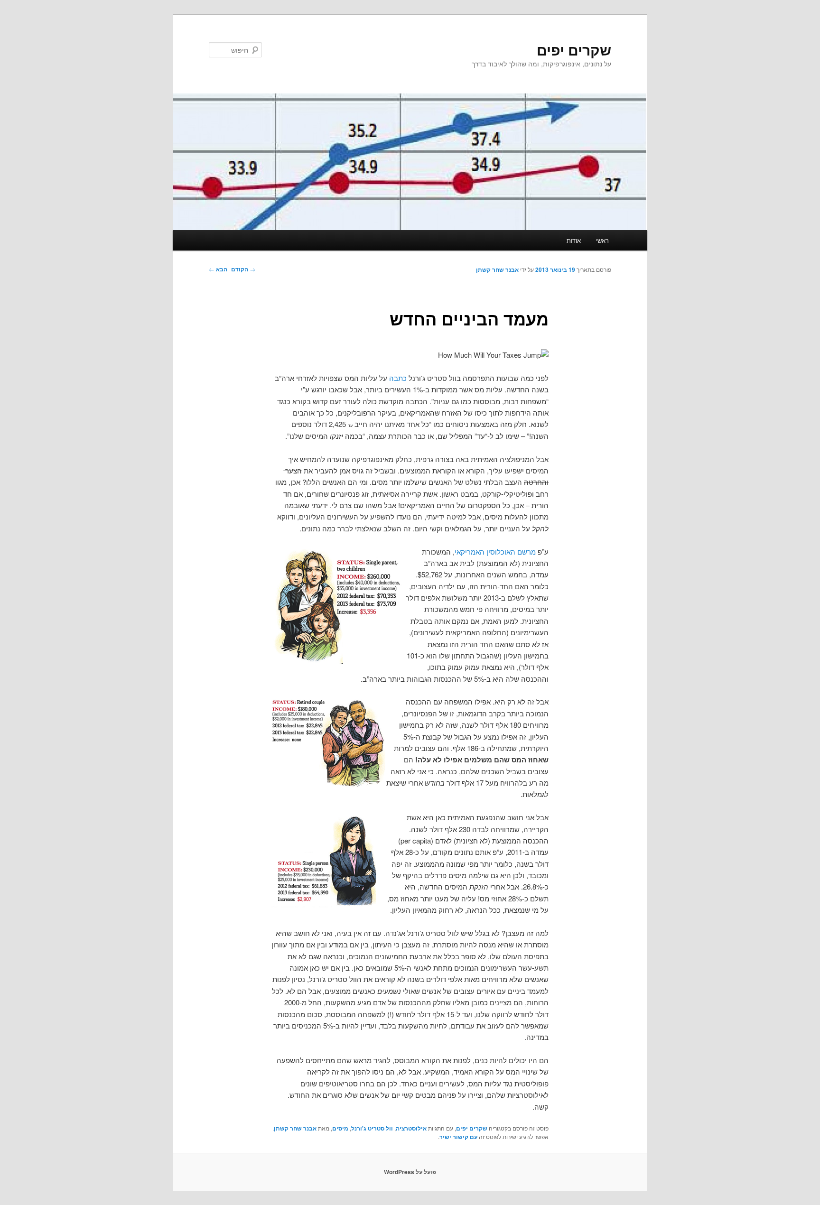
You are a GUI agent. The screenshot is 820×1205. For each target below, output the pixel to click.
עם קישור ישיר (458, 1136)
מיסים (340, 1128)
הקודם (243, 269)
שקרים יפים (574, 49)
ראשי (602, 240)
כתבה (398, 378)
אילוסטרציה (411, 1128)
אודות (574, 240)
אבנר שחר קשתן (497, 269)
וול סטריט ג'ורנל (372, 1128)
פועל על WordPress (410, 1172)
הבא (218, 269)
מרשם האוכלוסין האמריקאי (495, 551)
